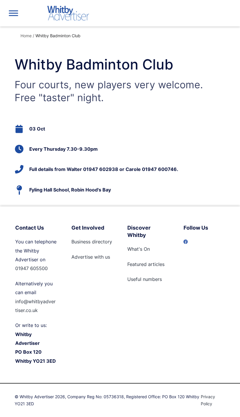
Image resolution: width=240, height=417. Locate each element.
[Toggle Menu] (13, 13)
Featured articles (145, 264)
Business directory (91, 242)
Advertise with (87, 257)
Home (26, 35)
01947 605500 (31, 268)
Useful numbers (144, 279)
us (107, 257)
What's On (138, 249)
